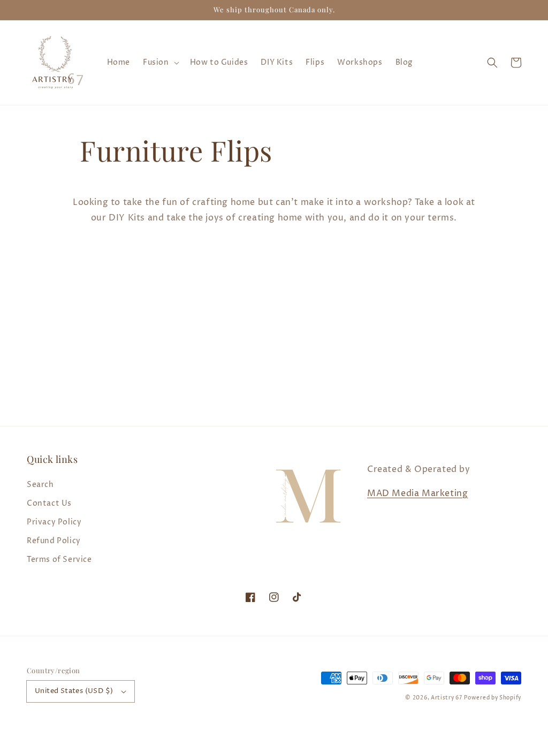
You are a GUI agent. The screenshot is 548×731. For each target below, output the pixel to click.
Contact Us (49, 503)
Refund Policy (54, 541)
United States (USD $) (74, 691)
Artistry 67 (446, 698)
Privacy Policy (54, 522)
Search (40, 484)
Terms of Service (59, 559)
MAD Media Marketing (417, 493)
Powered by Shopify (492, 698)
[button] (492, 62)
